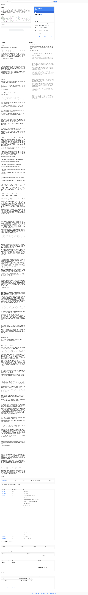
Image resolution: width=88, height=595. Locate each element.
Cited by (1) (38, 36)
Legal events (42, 36)
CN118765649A (4, 528)
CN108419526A (4, 536)
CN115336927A (4, 480)
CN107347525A (4, 503)
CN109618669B (4, 505)
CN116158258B (4, 501)
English (41, 14)
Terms (47, 593)
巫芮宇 (45, 15)
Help (56, 593)
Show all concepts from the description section (9, 587)
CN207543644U (4, 491)
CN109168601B (4, 530)
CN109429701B (4, 495)
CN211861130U (4, 534)
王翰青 (47, 15)
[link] (3, 578)
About (32, 593)
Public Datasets (43, 593)
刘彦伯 (39, 15)
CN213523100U (4, 538)
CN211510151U (4, 497)
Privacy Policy (52, 593)
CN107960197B (4, 493)
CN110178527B (4, 499)
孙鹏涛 (41, 15)
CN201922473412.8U (5, 548)
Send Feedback (37, 593)
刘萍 (43, 15)
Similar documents (47, 36)
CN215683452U (4, 532)
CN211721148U (4, 526)
